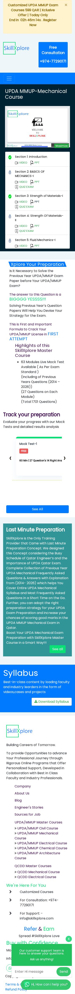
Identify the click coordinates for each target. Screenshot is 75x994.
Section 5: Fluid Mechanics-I (35, 240)
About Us (22, 793)
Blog (18, 800)
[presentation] (10, 458)
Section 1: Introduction (31, 157)
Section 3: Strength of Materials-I (39, 196)
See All (37, 509)
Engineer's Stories (29, 807)
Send (64, 971)
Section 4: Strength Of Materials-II (39, 218)
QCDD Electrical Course (36, 877)
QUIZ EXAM (26, 187)
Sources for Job (27, 814)
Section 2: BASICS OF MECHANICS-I (30, 174)
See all (57, 649)
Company (23, 786)
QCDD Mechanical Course (38, 872)
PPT (36, 163)
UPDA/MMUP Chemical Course (42, 848)
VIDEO (23, 163)
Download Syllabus (53, 701)
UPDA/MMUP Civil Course (37, 828)
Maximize (62, 146)
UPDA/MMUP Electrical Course (42, 843)
